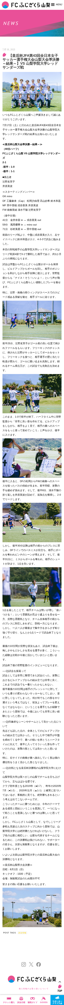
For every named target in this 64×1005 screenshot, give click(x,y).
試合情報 (22, 933)
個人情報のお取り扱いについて (34, 989)
